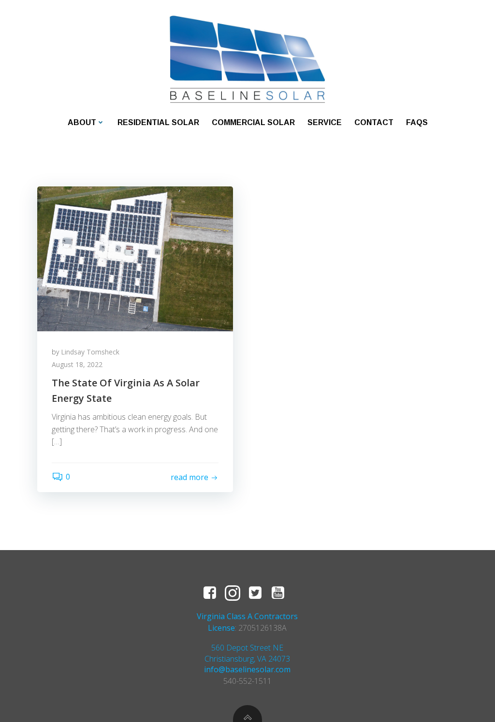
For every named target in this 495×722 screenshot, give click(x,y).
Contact (373, 122)
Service (324, 122)
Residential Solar (158, 122)
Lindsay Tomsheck (90, 351)
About (82, 122)
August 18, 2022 (77, 364)
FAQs (417, 122)
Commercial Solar (253, 122)
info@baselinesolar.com (247, 669)
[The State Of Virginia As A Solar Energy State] (135, 258)
